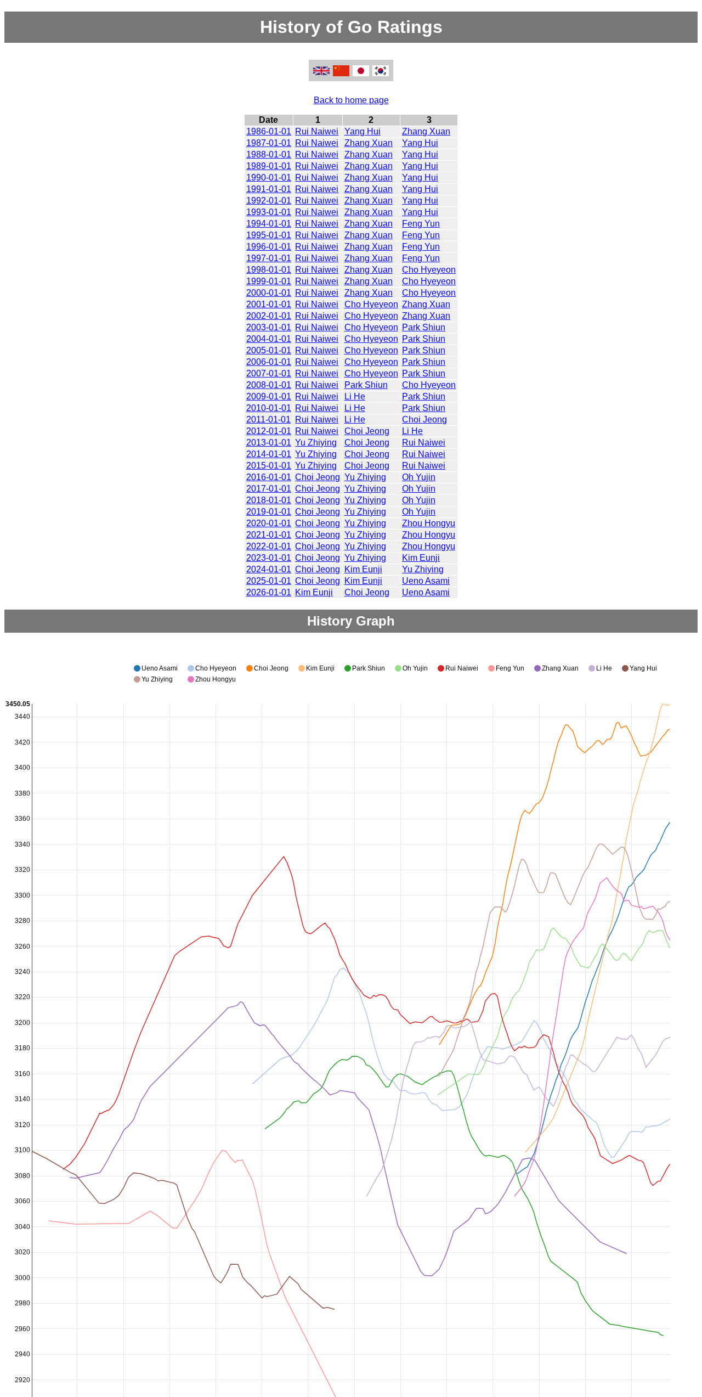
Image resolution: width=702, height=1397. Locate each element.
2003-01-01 (268, 327)
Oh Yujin (418, 477)
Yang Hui (362, 131)
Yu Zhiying (316, 442)
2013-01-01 (268, 442)
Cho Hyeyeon (429, 269)
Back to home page (351, 100)
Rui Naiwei (316, 131)
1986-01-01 (268, 131)
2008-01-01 (268, 385)
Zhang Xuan (426, 131)
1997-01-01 (268, 258)
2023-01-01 (268, 557)
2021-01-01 (268, 534)
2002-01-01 (268, 315)
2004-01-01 (268, 338)
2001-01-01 (268, 304)
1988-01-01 (268, 154)
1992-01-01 (268, 200)
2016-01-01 (268, 477)
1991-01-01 (268, 189)
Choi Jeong (424, 419)
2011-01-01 (268, 419)
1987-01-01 (268, 143)
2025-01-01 (268, 580)
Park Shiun (423, 327)
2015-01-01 (268, 465)
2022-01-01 (268, 546)
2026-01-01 (268, 592)
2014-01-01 (268, 454)
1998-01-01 (268, 269)
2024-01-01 (268, 569)
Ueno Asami (426, 580)
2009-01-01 (268, 396)
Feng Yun (421, 223)
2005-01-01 (268, 350)
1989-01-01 (268, 166)
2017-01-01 (268, 488)
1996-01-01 (268, 246)
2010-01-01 (268, 408)
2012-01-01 (268, 431)
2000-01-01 (268, 292)
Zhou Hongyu (428, 523)
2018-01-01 (268, 500)
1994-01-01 (268, 223)
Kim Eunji (421, 557)
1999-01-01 (268, 281)
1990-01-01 (268, 177)
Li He (354, 396)
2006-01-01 (268, 362)
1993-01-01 (268, 212)
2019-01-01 (268, 511)
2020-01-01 (268, 523)
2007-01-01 (268, 373)
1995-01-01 (268, 235)
